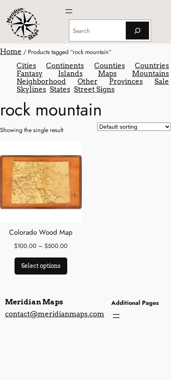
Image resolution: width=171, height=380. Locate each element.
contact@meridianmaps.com (54, 314)
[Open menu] (69, 11)
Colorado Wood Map (41, 232)
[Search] (137, 30)
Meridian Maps (34, 302)
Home (11, 51)
